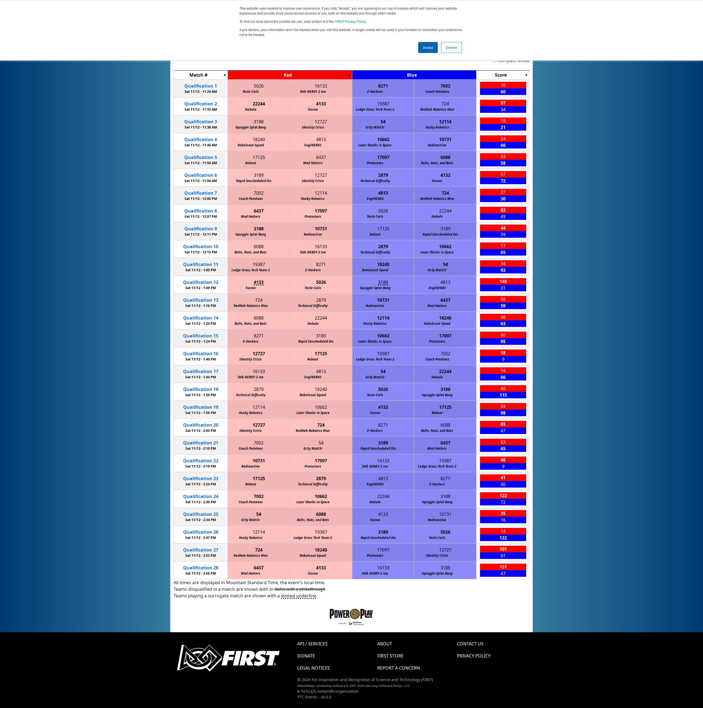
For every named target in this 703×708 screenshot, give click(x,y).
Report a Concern (398, 668)
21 (200, 443)
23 (200, 478)
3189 (259, 175)
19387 (383, 104)
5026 (259, 86)
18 (200, 389)
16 (200, 354)
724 (445, 104)
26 (200, 532)
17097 (383, 157)
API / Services (312, 644)
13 (200, 300)
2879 (383, 175)
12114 (445, 122)
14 (200, 318)
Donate (306, 656)
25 (200, 514)
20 (200, 425)
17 (200, 371)
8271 (383, 86)
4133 (321, 104)
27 (200, 550)
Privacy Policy (350, 21)
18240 (259, 139)
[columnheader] (201, 75)
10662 (383, 139)
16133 (321, 86)
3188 (259, 122)
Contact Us (470, 644)
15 (200, 336)
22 (200, 461)
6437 (321, 157)
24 (200, 496)
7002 (445, 86)
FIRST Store (390, 656)
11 (200, 264)
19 (200, 407)
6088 (445, 157)
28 (200, 568)
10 (200, 247)
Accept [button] (428, 47)
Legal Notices (313, 668)
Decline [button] (451, 47)
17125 (259, 157)
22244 (259, 104)
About (384, 644)
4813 (321, 139)
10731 (445, 139)
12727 (321, 122)
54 (383, 122)
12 (200, 282)
